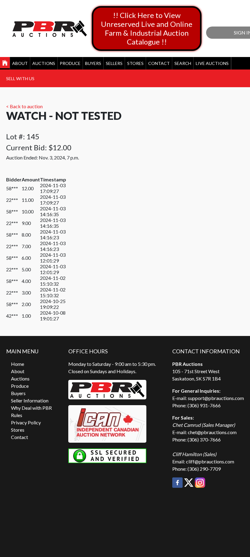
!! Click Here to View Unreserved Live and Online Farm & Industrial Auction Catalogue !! (146, 28)
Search (182, 63)
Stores (135, 63)
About (20, 63)
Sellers (114, 63)
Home (17, 364)
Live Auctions (212, 63)
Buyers (93, 63)
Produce (70, 63)
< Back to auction (24, 106)
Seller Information (29, 400)
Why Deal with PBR (31, 408)
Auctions (43, 63)
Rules (16, 415)
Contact (159, 63)
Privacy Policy (26, 422)
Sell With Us (20, 78)
